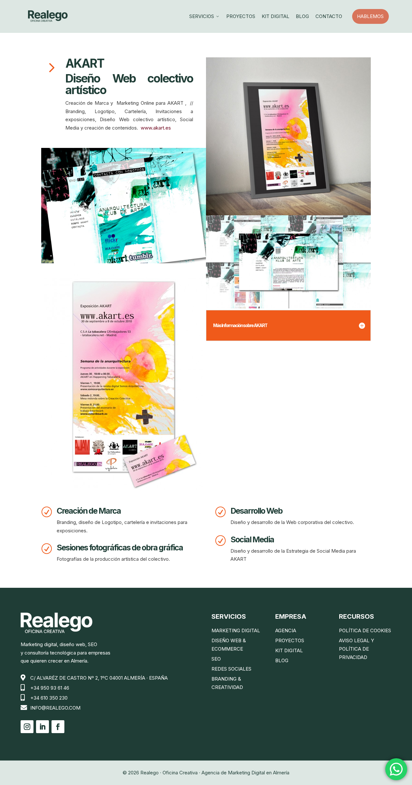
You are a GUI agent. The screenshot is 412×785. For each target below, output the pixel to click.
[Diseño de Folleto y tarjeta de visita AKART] (123, 376)
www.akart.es (156, 128)
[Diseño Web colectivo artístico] (288, 261)
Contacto (328, 16)
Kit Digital (275, 16)
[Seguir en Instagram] (27, 726)
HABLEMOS (373, 16)
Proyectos (240, 16)
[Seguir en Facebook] (58, 726)
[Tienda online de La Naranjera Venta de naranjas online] (123, 205)
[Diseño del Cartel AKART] (288, 136)
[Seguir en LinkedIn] (42, 726)
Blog (302, 16)
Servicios (204, 16)
